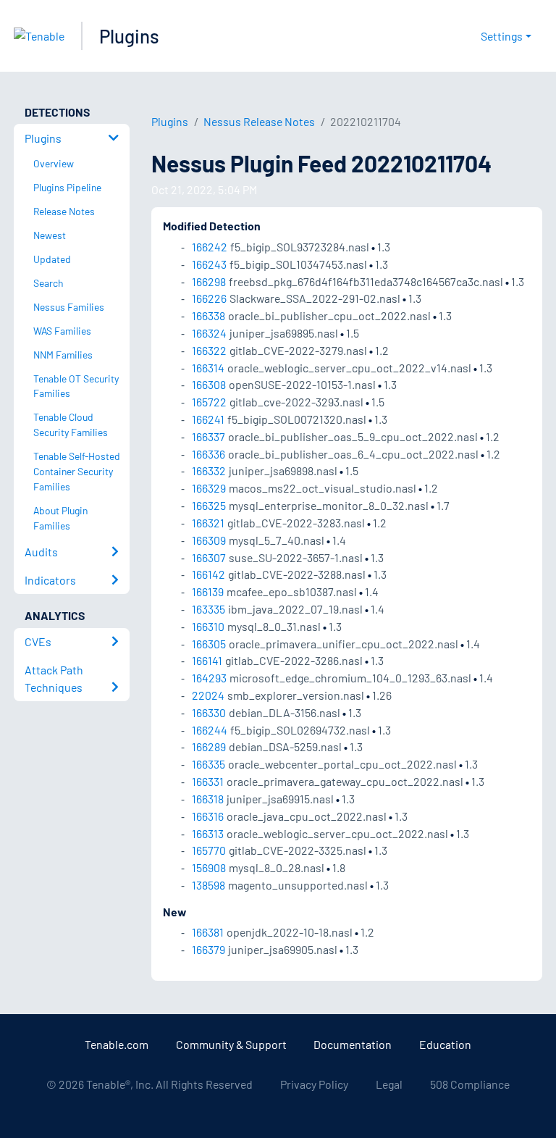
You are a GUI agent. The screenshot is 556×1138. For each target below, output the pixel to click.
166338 (208, 315)
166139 (208, 591)
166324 (209, 333)
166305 (209, 643)
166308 (209, 384)
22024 (208, 695)
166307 (209, 557)
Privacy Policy (314, 1084)
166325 (209, 505)
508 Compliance (470, 1084)
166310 (208, 626)
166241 (208, 419)
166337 (208, 436)
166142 (208, 574)
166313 (208, 833)
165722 (209, 402)
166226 (209, 298)
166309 (209, 540)
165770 (209, 850)
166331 (208, 781)
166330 (209, 712)
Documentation (352, 1044)
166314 (208, 368)
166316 (208, 816)
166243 (209, 264)
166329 (209, 488)
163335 (208, 609)
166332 (209, 470)
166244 (209, 730)
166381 (208, 932)
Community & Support (231, 1044)
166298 (209, 281)
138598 (208, 885)
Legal (389, 1084)
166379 (208, 949)
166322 (209, 350)
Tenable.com (116, 1044)
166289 (209, 746)
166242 (209, 247)
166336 (208, 454)
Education (445, 1044)
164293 (209, 678)
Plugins (129, 36)
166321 (208, 523)
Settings (502, 36)
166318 (208, 799)
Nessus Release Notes (259, 121)
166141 (207, 660)
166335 (208, 764)
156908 (209, 867)
